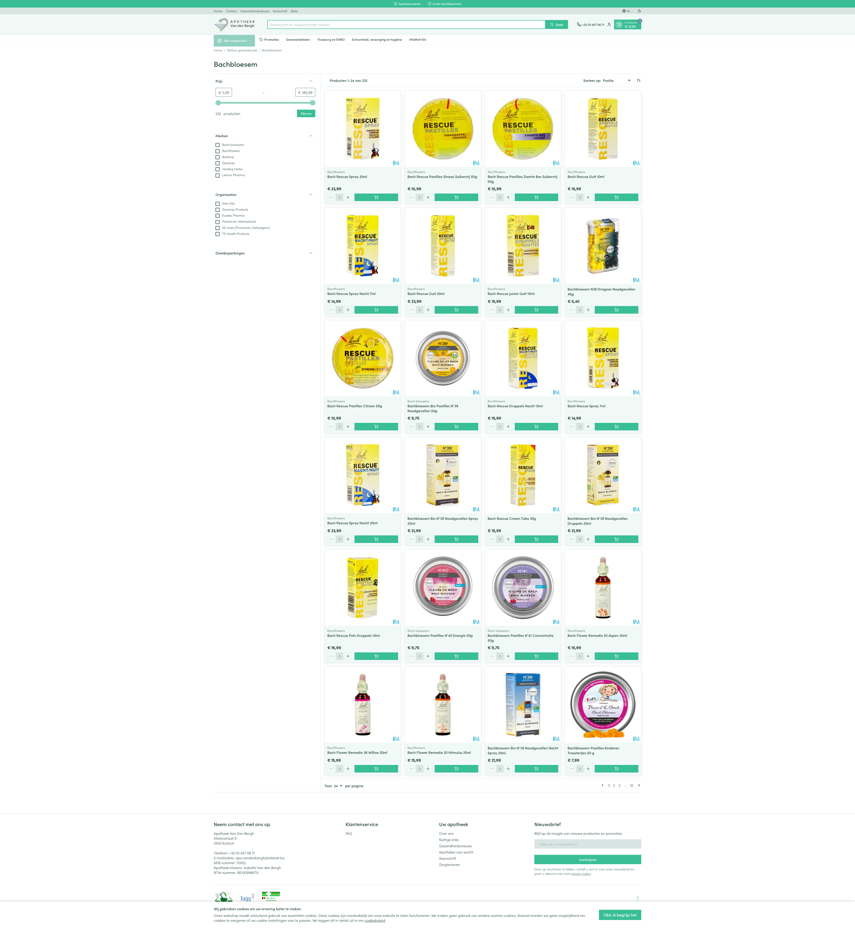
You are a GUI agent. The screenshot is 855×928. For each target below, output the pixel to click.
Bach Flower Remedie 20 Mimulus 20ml (439, 752)
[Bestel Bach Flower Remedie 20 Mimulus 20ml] (456, 769)
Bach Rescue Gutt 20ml (426, 293)
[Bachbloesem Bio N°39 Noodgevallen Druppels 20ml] (603, 475)
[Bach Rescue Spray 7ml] (603, 358)
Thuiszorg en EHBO (331, 39)
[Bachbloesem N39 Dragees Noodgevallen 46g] (603, 246)
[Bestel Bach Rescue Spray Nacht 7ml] (376, 310)
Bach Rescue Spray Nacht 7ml (351, 293)
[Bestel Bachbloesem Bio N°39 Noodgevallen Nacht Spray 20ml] (536, 769)
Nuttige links (449, 839)
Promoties (271, 39)
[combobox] (406, 24)
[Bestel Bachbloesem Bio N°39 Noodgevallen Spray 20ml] (456, 539)
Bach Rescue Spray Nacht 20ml (352, 522)
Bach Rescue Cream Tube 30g (512, 518)
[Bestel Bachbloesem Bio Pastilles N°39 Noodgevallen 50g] (456, 426)
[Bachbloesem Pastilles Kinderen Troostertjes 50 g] (603, 705)
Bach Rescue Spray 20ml (347, 176)
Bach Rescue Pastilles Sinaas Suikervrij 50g (442, 176)
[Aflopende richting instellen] (638, 80)
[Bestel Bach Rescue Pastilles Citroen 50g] (376, 426)
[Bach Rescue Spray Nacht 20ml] (363, 475)
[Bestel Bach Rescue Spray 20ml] (376, 197)
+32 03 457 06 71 (242, 852)
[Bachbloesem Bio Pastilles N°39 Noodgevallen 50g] (443, 358)
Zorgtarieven (449, 864)
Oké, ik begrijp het (620, 915)
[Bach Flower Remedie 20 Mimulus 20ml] (443, 705)
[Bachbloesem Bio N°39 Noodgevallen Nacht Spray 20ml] (523, 705)
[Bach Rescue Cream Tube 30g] (523, 475)
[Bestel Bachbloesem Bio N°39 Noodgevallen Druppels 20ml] (616, 539)
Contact (231, 11)
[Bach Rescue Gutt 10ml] (603, 129)
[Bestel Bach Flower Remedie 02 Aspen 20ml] (616, 656)
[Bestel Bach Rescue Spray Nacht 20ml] (376, 539)
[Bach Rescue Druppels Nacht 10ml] (523, 358)
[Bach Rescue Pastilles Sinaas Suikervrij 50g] (443, 129)
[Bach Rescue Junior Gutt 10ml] (523, 246)
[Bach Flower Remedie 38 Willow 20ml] (363, 705)
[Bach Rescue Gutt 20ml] (443, 246)
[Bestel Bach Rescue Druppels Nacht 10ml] (536, 426)
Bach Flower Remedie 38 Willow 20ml (357, 752)
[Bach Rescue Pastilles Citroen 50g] (363, 358)
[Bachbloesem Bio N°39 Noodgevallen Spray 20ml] (443, 475)
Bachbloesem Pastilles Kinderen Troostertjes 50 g (593, 750)
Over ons (446, 833)
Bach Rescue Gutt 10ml (586, 176)
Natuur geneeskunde (242, 50)
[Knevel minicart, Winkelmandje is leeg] (619, 24)
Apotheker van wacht (456, 851)
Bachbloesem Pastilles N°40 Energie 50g (440, 635)
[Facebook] (638, 898)
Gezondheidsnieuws (254, 11)
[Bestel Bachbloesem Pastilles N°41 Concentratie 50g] (536, 656)
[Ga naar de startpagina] (236, 24)
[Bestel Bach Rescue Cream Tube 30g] (536, 539)
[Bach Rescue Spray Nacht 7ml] (363, 246)
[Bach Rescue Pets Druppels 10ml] (363, 588)
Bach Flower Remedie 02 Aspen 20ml (597, 635)
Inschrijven (587, 859)
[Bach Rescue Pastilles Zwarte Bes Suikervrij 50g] (523, 129)
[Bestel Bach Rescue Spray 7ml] (616, 426)
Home (218, 11)
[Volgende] (638, 785)
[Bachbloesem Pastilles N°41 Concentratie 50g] (523, 588)
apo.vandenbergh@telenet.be (260, 857)
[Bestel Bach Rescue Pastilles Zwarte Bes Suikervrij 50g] (536, 197)
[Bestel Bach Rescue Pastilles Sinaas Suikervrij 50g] (456, 197)
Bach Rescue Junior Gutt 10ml (511, 293)
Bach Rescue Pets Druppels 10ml (353, 635)
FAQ (349, 833)
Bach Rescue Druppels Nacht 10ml (515, 405)
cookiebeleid (375, 920)
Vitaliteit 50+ (418, 39)
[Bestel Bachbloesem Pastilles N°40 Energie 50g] (456, 656)
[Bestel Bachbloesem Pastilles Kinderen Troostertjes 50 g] (616, 769)
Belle (294, 11)
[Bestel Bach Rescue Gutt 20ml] (456, 310)
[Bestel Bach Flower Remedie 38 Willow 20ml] (376, 769)
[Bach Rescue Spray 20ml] (363, 129)
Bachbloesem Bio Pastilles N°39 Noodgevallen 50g (432, 408)
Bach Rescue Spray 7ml (586, 405)
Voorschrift (280, 11)
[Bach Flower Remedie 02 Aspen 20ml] (603, 588)
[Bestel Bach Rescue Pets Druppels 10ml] (376, 656)
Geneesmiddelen (298, 39)
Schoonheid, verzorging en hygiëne (377, 39)
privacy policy (581, 873)
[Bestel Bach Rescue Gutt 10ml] (616, 197)
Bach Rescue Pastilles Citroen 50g (354, 405)
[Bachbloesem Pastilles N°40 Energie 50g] (443, 588)
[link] (603, 785)
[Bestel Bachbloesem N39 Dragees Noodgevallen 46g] (616, 310)
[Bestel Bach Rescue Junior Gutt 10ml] (536, 310)
